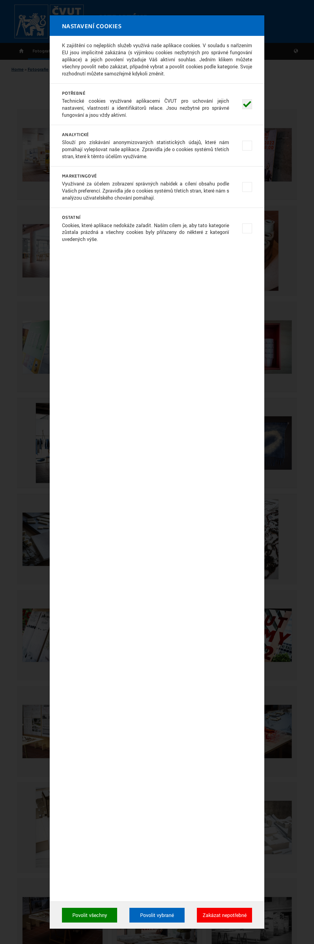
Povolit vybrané (157, 915)
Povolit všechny (89, 915)
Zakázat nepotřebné (225, 915)
